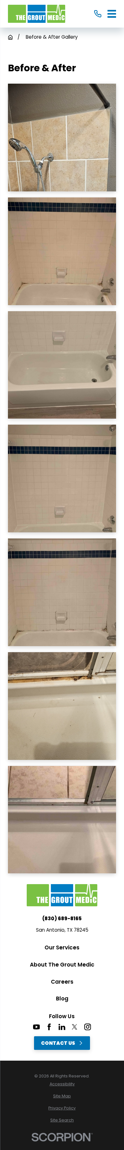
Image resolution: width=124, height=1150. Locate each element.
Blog (62, 998)
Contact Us (58, 1043)
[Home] (36, 14)
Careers (62, 982)
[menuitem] (62, 1084)
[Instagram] (87, 1027)
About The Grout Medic (62, 964)
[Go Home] (10, 37)
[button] (62, 137)
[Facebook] (49, 1027)
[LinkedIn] (62, 1027)
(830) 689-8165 (62, 918)
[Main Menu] (111, 14)
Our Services (62, 947)
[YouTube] (36, 1027)
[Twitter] (74, 1027)
